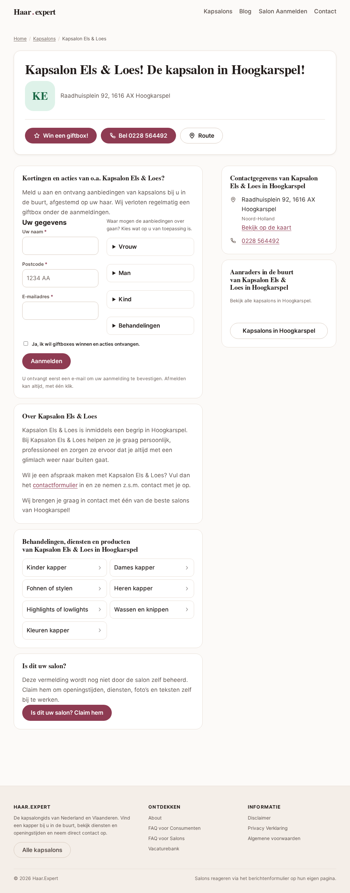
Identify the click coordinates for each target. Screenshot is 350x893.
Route (210, 137)
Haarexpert (35, 11)
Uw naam (34, 231)
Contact (325, 11)
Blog (245, 11)
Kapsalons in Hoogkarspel (279, 330)
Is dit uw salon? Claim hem (67, 712)
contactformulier (55, 485)
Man (125, 273)
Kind (125, 299)
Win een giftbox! (65, 135)
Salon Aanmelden (283, 11)
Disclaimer (259, 818)
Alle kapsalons (42, 850)
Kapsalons (218, 11)
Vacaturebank (163, 848)
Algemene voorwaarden (274, 838)
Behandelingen (139, 325)
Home (20, 38)
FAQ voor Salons (166, 838)
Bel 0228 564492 (143, 135)
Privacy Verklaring (267, 828)
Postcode (35, 264)
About (155, 818)
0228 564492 (260, 240)
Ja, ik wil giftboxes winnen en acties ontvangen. (86, 344)
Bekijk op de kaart (266, 227)
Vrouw (128, 246)
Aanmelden (46, 361)
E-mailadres (37, 296)
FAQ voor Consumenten (174, 828)
